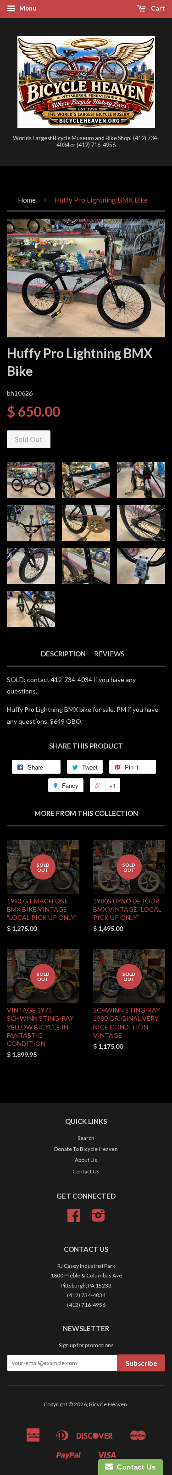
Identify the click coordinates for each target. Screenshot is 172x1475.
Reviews (109, 653)
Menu (27, 8)
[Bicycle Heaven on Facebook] (74, 1218)
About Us (86, 1159)
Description (63, 653)
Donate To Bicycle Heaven (86, 1148)
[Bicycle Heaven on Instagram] (98, 1218)
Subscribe (141, 1363)
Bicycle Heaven (108, 1404)
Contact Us (86, 1171)
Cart (157, 8)
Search (86, 1137)
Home (27, 200)
